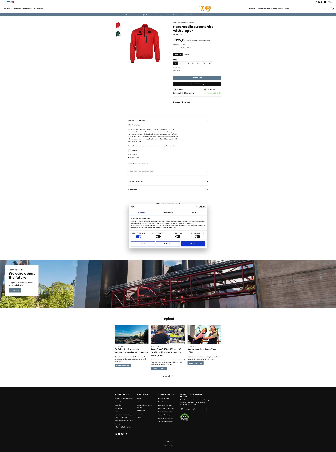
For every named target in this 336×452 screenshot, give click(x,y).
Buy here (7, 9)
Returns (117, 412)
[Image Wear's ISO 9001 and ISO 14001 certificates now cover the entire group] (168, 334)
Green (187, 54)
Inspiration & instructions (22, 9)
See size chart (176, 67)
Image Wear (277, 9)
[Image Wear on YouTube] (325, 2)
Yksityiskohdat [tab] (168, 212)
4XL (210, 63)
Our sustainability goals (165, 418)
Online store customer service (124, 398)
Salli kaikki (193, 244)
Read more (15, 290)
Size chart (118, 402)
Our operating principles (166, 408)
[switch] (158, 236)
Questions (132, 189)
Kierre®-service (163, 402)
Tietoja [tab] (194, 212)
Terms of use (118, 405)
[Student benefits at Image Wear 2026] (204, 334)
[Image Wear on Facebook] (316, 2)
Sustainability (38, 9)
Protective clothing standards (124, 420)
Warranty (117, 424)
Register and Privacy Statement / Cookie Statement (124, 416)
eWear (330, 2)
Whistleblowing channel (165, 422)
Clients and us (140, 414)
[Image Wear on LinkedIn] (322, 2)
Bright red (178, 54)
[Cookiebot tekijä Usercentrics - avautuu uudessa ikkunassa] (197, 207)
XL (193, 63)
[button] (328, 8)
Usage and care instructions (141, 171)
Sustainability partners (165, 412)
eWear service (176, 70)
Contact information (263, 9)
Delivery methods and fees (123, 427)
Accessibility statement (165, 405)
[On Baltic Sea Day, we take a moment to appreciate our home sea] (131, 334)
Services (139, 402)
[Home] (205, 8)
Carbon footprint (163, 398)
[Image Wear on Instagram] (319, 2)
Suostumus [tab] (141, 212)
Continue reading (122, 366)
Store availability (197, 84)
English (167, 441)
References (251, 9)
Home (174, 22)
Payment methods (120, 408)
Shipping (196, 40)
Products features (136, 121)
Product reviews (135, 181)
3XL (204, 63)
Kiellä (143, 244)
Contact (138, 417)
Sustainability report (164, 415)
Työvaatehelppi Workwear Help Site (144, 406)
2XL (198, 63)
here (174, 146)
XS (175, 63)
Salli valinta (168, 244)
